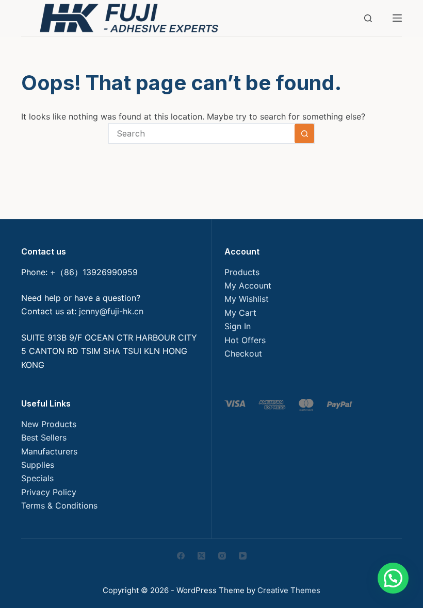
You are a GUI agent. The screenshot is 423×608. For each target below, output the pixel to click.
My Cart (240, 313)
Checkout (243, 353)
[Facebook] (181, 556)
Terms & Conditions (59, 505)
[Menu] (397, 18)
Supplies (37, 465)
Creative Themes (288, 590)
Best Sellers (44, 437)
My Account (247, 285)
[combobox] (202, 133)
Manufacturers (49, 451)
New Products (48, 424)
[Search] (368, 18)
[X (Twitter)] (201, 556)
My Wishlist (246, 299)
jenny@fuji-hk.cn (111, 311)
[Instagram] (222, 556)
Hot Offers (245, 340)
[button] (393, 578)
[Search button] (304, 133)
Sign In (237, 326)
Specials (37, 478)
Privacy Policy (48, 492)
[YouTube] (243, 556)
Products (241, 272)
